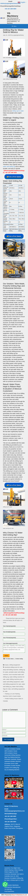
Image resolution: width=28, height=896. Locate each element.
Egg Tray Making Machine (12, 757)
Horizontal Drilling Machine (12, 755)
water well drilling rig (9, 166)
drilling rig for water (18, 111)
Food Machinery (9, 891)
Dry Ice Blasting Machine (11, 769)
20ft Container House (10, 751)
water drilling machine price (14, 679)
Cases (7, 665)
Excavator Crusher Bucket (12, 765)
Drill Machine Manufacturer (12, 887)
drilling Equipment (14, 665)
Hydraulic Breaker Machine (12, 761)
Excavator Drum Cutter (11, 763)
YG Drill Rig (7, 889)
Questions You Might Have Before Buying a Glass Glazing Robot (13, 870)
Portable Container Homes (12, 749)
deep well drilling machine (10, 669)
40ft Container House (10, 753)
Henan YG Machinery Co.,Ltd (19, 894)
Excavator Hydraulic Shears (12, 759)
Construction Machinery (11, 885)
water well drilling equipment (11, 681)
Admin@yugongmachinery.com (10, 3)
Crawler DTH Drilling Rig (11, 767)
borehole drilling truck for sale (13, 667)
